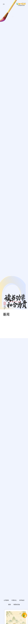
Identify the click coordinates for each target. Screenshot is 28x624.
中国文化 (14, 600)
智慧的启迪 (17, 604)
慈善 (9, 604)
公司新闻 (6, 600)
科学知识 (21, 600)
